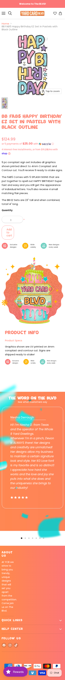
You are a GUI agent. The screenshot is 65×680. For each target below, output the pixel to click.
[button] (32, 144)
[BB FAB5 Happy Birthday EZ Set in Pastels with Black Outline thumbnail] (5, 103)
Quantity (7, 210)
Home (5, 23)
